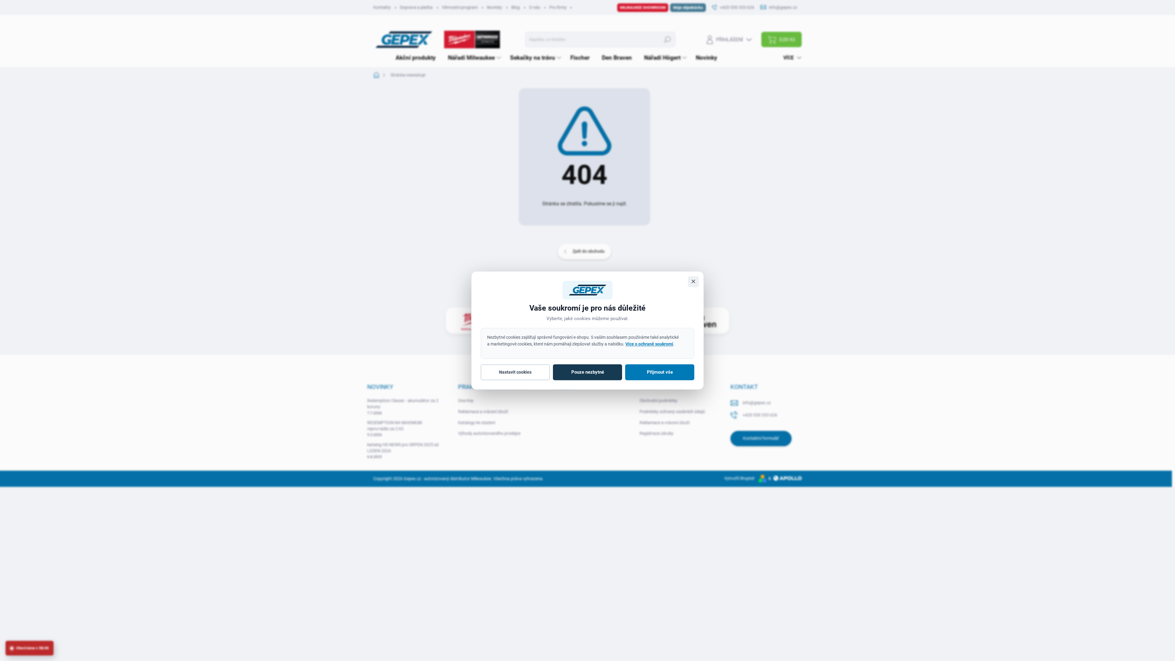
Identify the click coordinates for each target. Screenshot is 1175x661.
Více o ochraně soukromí (649, 344)
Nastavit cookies (515, 372)
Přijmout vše (660, 372)
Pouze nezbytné (587, 372)
